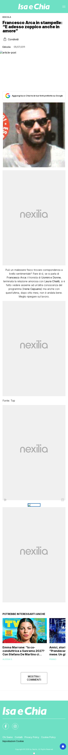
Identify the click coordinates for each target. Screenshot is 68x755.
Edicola (7, 17)
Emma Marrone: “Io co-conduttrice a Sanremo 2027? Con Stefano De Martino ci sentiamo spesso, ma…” (23, 651)
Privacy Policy (32, 737)
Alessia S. (7, 659)
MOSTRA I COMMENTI (34, 678)
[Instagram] (13, 724)
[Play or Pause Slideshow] (5, 500)
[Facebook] (4, 724)
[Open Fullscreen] (62, 500)
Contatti (19, 737)
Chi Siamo (8, 737)
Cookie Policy (48, 737)
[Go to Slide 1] (34, 505)
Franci (52, 659)
